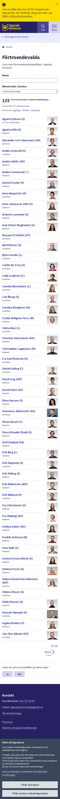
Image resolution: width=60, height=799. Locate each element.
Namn (5, 75)
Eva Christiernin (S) (14, 505)
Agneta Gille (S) (11, 129)
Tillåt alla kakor (30, 784)
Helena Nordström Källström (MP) (20, 580)
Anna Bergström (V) (14, 193)
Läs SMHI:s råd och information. (27, 14)
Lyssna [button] (9, 46)
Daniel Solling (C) (12, 368)
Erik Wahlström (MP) (15, 484)
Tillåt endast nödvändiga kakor (30, 793)
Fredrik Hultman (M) (14, 537)
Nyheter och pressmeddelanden (19, 727)
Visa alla (54, 645)
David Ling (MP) (12, 379)
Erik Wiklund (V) (12, 495)
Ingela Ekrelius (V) (13, 623)
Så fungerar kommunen (16, 36)
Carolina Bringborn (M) (16, 307)
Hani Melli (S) (10, 548)
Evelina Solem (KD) (14, 526)
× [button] (49, 99)
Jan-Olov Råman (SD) (15, 633)
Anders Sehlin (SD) (13, 161)
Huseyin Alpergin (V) (14, 612)
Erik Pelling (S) (11, 473)
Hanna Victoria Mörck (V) (17, 558)
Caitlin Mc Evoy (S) (13, 265)
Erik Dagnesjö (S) (12, 463)
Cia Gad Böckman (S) (15, 358)
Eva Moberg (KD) (12, 516)
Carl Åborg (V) (10, 297)
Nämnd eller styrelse (14, 86)
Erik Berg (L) (9, 452)
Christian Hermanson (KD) (18, 338)
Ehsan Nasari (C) (12, 421)
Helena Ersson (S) (13, 569)
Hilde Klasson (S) (12, 602)
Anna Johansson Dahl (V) (17, 204)
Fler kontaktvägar (12, 713)
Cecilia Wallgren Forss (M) (18, 318)
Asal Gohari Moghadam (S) (18, 225)
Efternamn (35, 110)
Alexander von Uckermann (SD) (21, 140)
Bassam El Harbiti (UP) (16, 235)
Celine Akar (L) (11, 328)
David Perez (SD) (12, 390)
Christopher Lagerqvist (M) (19, 348)
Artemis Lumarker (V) (15, 214)
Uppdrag (16, 110)
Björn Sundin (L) (12, 255)
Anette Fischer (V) (13, 182)
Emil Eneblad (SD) (13, 442)
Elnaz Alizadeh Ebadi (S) (17, 432)
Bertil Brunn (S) (11, 245)
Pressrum (7, 722)
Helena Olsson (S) (13, 592)
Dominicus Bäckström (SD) (18, 411)
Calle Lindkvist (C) (13, 275)
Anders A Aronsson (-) (15, 172)
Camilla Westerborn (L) (16, 286)
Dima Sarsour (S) (12, 400)
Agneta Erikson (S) (13, 119)
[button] (57, 4)
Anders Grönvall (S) (14, 150)
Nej (19, 674)
